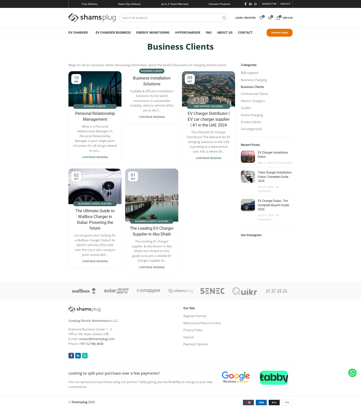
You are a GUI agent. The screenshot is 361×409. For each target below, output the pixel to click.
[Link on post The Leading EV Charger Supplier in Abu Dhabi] (151, 195)
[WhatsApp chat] (352, 373)
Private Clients (251, 122)
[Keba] (277, 291)
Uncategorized (251, 129)
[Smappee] (149, 291)
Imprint (188, 337)
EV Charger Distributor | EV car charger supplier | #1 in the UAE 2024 (209, 119)
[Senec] (212, 291)
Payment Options (195, 344)
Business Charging (254, 80)
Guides (246, 108)
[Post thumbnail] (248, 158)
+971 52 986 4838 (91, 344)
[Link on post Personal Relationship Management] (94, 89)
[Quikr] (244, 291)
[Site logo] (91, 17)
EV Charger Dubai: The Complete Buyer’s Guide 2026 (273, 205)
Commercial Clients (254, 94)
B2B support (202, 106)
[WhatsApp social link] (255, 4)
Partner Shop (280, 32)
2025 (83, 402)
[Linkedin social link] (250, 4)
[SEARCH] (224, 18)
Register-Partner (195, 316)
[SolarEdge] (116, 291)
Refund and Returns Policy (202, 323)
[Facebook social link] (245, 4)
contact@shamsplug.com (97, 339)
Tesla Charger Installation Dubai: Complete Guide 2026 (275, 177)
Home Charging (252, 115)
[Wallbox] (84, 291)
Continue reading (95, 157)
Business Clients (94, 106)
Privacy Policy (192, 330)
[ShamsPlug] (180, 291)
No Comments (283, 162)
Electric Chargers (253, 101)
